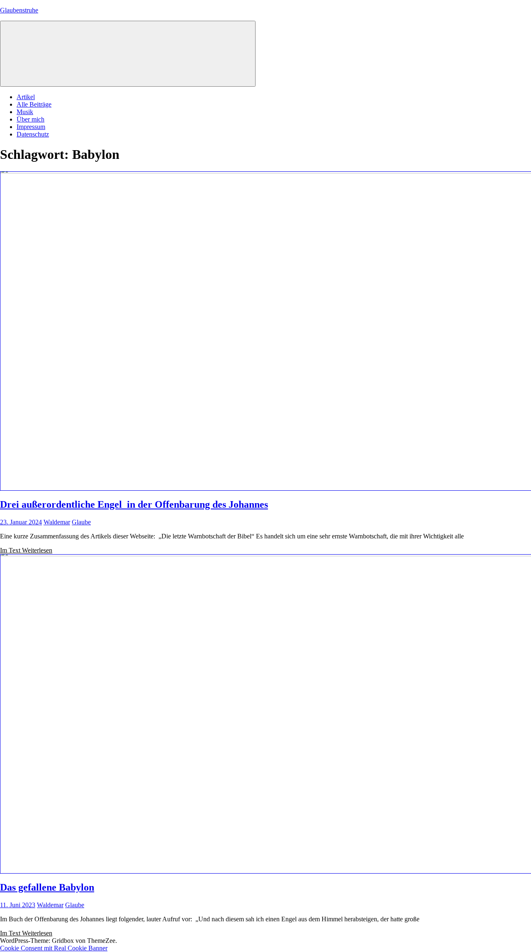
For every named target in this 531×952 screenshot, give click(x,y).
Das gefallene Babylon (47, 887)
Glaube (81, 522)
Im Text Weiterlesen (26, 550)
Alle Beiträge (34, 104)
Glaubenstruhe (19, 10)
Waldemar (57, 522)
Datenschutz (33, 134)
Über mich (30, 119)
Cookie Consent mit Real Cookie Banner (53, 948)
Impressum (31, 126)
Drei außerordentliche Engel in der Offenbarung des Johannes (134, 504)
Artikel (26, 96)
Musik (25, 111)
